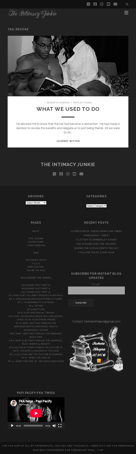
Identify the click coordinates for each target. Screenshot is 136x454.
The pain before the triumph (96, 244)
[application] (36, 413)
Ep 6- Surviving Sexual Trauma (36, 313)
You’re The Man (36, 270)
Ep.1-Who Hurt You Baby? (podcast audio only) (36, 295)
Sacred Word (35, 242)
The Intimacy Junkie (68, 164)
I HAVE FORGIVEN (36, 245)
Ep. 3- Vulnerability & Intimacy (36, 302)
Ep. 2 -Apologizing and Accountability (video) (36, 299)
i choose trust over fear (96, 252)
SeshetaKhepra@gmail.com (102, 321)
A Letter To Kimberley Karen (96, 239)
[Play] (12, 425)
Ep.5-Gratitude (36, 309)
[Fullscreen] (60, 425)
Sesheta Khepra (58, 102)
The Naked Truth (36, 260)
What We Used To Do (68, 109)
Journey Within (68, 141)
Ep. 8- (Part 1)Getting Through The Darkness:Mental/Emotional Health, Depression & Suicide (36, 326)
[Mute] (54, 425)
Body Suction (36, 267)
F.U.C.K (36, 263)
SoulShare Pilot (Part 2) (36, 285)
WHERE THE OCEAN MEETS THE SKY (96, 248)
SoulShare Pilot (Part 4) (36, 292)
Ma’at (35, 231)
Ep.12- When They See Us (36, 358)
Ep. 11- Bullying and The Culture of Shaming (36, 354)
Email (96, 284)
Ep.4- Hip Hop (36, 306)
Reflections (82, 102)
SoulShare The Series (36, 277)
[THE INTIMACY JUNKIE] (33, 16)
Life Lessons (36, 238)
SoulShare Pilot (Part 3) (36, 288)
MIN (36, 252)
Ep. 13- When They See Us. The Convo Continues (36, 361)
